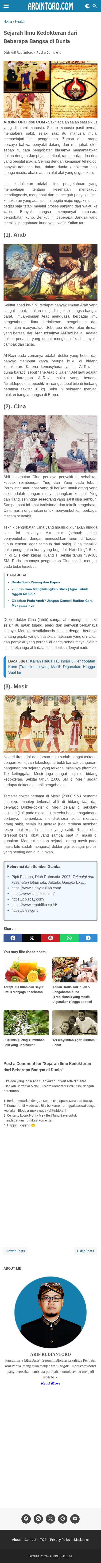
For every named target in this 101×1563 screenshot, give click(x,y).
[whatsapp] (69, 938)
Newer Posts (15, 1251)
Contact (30, 1540)
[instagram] (38, 1519)
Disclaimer (81, 1540)
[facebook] (13, 938)
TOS (43, 1540)
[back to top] (91, 1552)
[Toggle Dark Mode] (87, 6)
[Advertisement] (50, 1443)
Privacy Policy (60, 1540)
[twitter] (31, 938)
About (16, 1540)
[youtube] (75, 1519)
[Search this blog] (94, 6)
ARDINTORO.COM (61, 1556)
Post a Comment (48, 52)
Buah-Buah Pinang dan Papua (36, 582)
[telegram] (88, 938)
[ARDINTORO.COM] (50, 6)
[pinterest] (50, 938)
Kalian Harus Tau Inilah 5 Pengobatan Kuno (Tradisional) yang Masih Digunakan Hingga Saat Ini (51, 666)
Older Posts (85, 1251)
